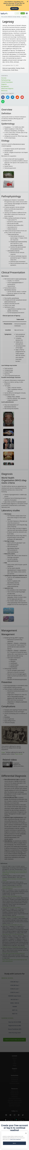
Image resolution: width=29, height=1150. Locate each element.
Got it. (14, 1143)
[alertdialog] (14, 5)
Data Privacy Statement (15, 1139)
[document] (14, 575)
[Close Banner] (27, 1)
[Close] (26, 1133)
